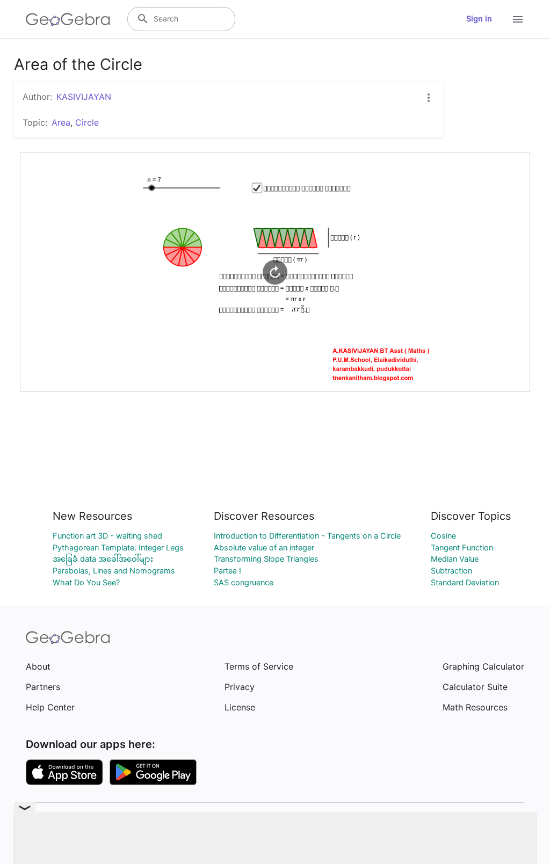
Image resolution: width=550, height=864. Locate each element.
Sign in (479, 19)
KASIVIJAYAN (83, 96)
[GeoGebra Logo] (68, 19)
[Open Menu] (517, 19)
